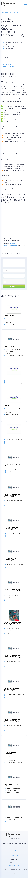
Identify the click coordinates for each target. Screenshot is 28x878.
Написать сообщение (8, 66)
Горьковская (7, 53)
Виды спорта (14, 850)
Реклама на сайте (14, 855)
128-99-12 (14, 862)
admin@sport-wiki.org (14, 865)
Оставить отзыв (7, 64)
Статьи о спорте (14, 853)
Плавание (6, 60)
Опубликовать (14, 286)
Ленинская (15, 53)
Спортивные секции (14, 851)
